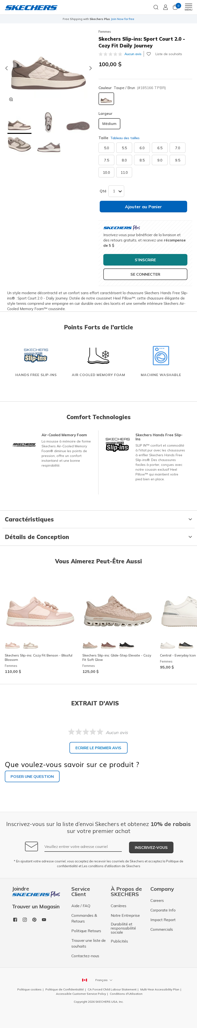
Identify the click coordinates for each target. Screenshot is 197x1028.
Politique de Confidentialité (64, 989)
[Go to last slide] (6, 68)
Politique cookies (29, 989)
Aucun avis (133, 54)
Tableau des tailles (125, 138)
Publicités (119, 941)
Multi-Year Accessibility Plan (159, 989)
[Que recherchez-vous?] (156, 6)
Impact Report (163, 919)
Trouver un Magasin (36, 906)
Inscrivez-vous (151, 847)
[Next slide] (91, 68)
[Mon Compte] (165, 7)
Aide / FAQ (80, 905)
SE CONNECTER (145, 274)
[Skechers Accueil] (31, 7)
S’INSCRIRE (145, 259)
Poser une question (32, 776)
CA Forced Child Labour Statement (112, 989)
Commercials (161, 929)
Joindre (20, 889)
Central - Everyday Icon (178, 655)
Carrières (118, 905)
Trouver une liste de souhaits (88, 943)
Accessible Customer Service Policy (81, 993)
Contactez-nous (85, 955)
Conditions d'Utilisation (126, 993)
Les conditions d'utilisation (101, 866)
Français (101, 980)
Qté (103, 191)
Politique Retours (86, 930)
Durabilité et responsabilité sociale (123, 928)
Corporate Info (163, 910)
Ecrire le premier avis (98, 747)
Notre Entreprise (125, 915)
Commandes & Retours (84, 918)
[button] (19, 123)
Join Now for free (122, 19)
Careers (157, 900)
